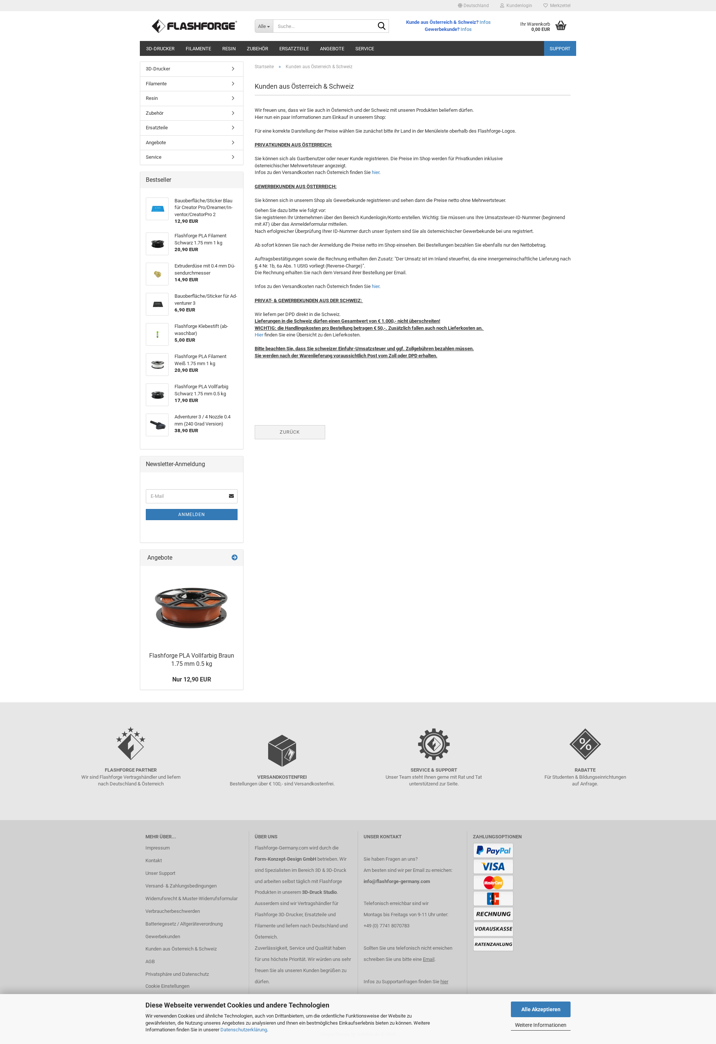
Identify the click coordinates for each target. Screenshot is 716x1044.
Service (364, 48)
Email (428, 959)
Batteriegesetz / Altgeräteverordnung (184, 924)
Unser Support (160, 873)
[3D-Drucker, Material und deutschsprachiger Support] (194, 26)
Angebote (332, 48)
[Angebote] (235, 558)
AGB (150, 961)
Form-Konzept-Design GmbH (285, 859)
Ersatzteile (294, 48)
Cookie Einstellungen (167, 986)
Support (560, 48)
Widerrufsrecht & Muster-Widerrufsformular (191, 898)
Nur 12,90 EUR (191, 679)
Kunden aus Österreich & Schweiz (181, 949)
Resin (229, 48)
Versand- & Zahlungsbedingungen (181, 886)
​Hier (259, 335)
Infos (485, 22)
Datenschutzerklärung (243, 1029)
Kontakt (153, 860)
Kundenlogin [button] (518, 5)
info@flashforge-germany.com (397, 881)
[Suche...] (382, 26)
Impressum (157, 848)
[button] (473, 5)
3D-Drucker (160, 48)
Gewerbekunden (162, 936)
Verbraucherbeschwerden (172, 911)
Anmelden (191, 514)
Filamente (198, 48)
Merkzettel (559, 5)
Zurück (290, 432)
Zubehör (257, 48)
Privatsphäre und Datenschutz (177, 974)
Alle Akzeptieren (540, 1009)
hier (375, 172)
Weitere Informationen (540, 1025)
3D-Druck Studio (319, 892)
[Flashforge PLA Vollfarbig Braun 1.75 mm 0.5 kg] (192, 607)
